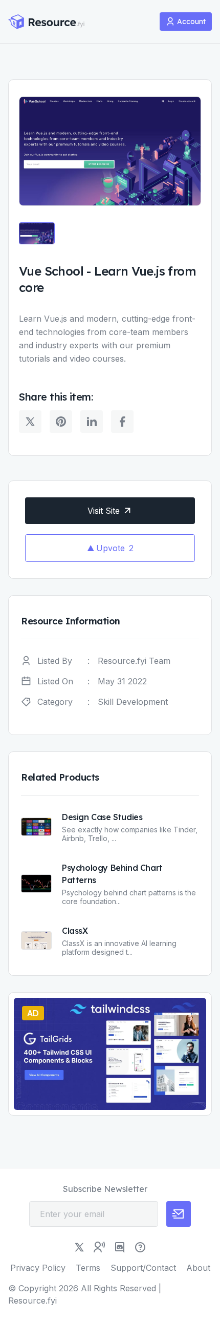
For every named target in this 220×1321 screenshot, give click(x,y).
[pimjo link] (140, 1247)
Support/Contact (143, 1268)
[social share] (30, 421)
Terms (88, 1268)
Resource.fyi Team (134, 661)
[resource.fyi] (46, 21)
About (198, 1268)
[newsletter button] (178, 1214)
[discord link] (120, 1247)
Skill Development (133, 702)
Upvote (115, 548)
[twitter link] (79, 1247)
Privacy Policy (37, 1268)
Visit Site (103, 511)
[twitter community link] (99, 1247)
